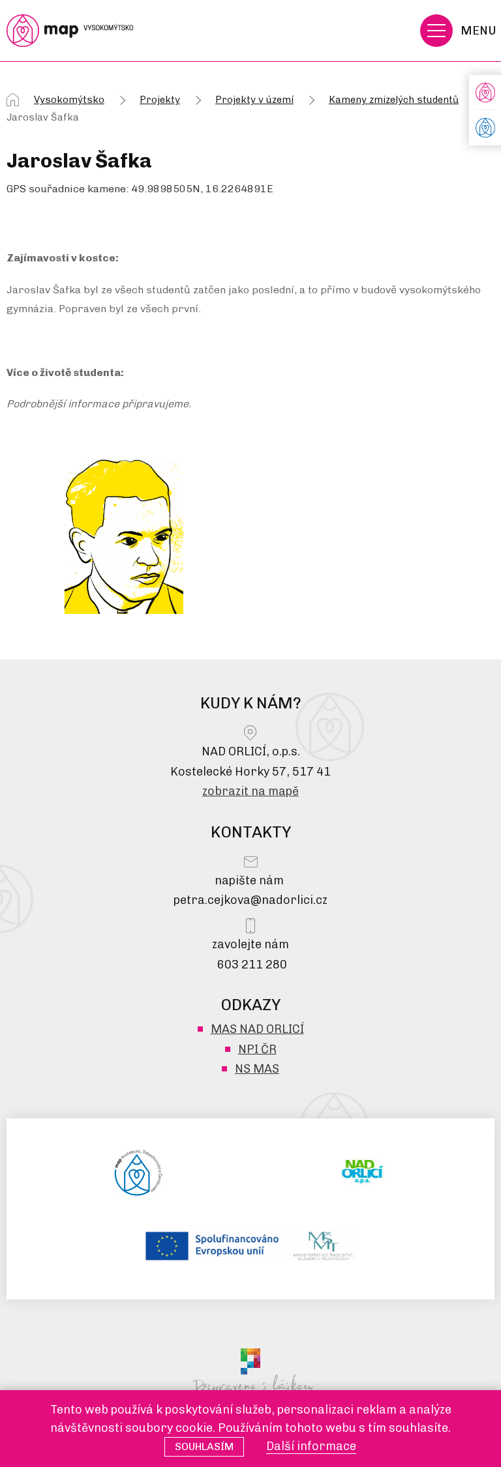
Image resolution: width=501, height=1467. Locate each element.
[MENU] (436, 30)
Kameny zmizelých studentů (394, 100)
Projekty (160, 100)
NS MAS (257, 1069)
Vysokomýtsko (69, 100)
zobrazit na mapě (250, 791)
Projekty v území (254, 100)
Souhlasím (204, 1446)
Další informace (311, 1446)
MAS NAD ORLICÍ (257, 1029)
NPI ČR (257, 1049)
